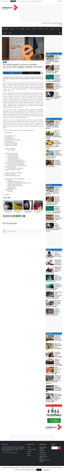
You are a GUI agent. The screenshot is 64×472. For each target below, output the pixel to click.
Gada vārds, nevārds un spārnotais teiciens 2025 (58, 338)
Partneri (28, 453)
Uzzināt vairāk (45, 469)
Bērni (10, 33)
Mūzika (28, 28)
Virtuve (5, 33)
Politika (40, 28)
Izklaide (12, 28)
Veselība (22, 28)
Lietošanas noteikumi (31, 449)
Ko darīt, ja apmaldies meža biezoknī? (57, 354)
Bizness (34, 28)
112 (17, 28)
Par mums (29, 451)
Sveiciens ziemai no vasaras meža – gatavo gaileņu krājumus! (29, 1)
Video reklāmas (42, 454)
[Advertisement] (40, 13)
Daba (58, 28)
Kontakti (29, 447)
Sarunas (53, 28)
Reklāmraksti (42, 450)
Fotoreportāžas (42, 452)
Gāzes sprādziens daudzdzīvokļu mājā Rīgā (58, 388)
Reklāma (29, 455)
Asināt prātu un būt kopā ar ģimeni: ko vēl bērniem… (58, 262)
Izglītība (46, 28)
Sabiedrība (5, 28)
